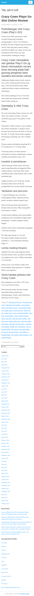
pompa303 (4, 565)
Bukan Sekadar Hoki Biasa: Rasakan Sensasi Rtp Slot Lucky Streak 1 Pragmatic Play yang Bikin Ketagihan (16, 528)
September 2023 (5, 455)
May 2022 (4, 494)
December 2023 (5, 446)
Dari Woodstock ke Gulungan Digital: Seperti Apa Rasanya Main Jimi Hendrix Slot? (15, 533)
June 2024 (4, 428)
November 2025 (5, 377)
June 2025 (4, 392)
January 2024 (5, 443)
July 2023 (4, 461)
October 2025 (5, 380)
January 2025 (5, 407)
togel (2, 561)
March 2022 (4, 500)
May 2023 (4, 467)
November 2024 (5, 413)
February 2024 (5, 440)
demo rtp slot (18, 310)
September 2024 (5, 419)
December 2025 (5, 374)
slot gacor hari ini (6, 576)
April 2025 (4, 398)
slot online (4, 543)
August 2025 (4, 386)
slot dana (3, 557)
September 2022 (5, 491)
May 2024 (4, 431)
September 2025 (5, 383)
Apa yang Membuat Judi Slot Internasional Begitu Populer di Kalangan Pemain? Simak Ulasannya (15, 513)
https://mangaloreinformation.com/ (10, 587)
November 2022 (5, 485)
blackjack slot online (13, 305)
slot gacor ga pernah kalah (20, 329)
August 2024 (4, 422)
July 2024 (4, 425)
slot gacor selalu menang (9, 332)
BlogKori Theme (25, 593)
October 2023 (5, 452)
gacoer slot (8, 313)
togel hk (3, 546)
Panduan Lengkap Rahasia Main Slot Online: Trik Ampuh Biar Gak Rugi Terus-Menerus (14, 518)
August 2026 (4, 356)
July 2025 (4, 389)
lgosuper (3, 580)
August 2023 (4, 458)
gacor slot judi (6, 318)
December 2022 (5, 482)
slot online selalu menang (20, 335)
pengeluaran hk (5, 554)
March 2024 (4, 437)
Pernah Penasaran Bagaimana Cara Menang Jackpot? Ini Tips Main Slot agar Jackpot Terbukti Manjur (16, 523)
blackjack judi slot (15, 302)
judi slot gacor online (19, 318)
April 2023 (4, 470)
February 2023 (5, 476)
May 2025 (4, 395)
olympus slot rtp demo (17, 324)
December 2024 (5, 410)
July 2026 (4, 359)
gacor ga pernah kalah (20, 313)
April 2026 (4, 365)
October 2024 (5, 416)
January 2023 (5, 479)
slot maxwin (4, 569)
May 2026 (4, 362)
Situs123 (3, 550)
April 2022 (4, 497)
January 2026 (5, 371)
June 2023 (4, 464)
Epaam (4, 2)
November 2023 (5, 449)
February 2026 (5, 368)
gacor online (9, 316)
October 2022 (5, 488)
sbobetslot (21, 326)
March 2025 (4, 401)
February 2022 (5, 503)
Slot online (4, 583)
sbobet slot (13, 326)
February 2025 (5, 404)
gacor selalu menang (21, 316)
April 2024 (4, 434)
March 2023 (4, 473)
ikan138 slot (4, 572)
